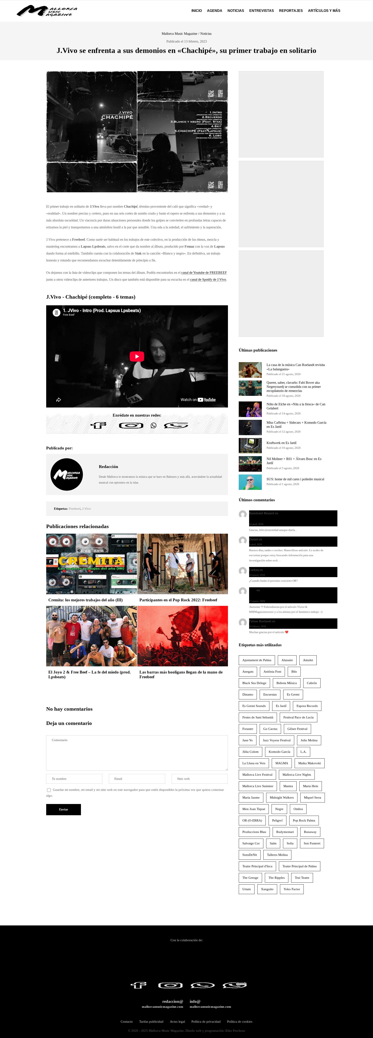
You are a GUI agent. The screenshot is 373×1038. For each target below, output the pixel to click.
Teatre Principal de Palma (300, 866)
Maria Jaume (251, 797)
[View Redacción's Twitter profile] (91, 474)
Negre (279, 809)
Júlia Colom (250, 751)
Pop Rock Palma (304, 820)
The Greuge (250, 877)
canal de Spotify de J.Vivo (208, 279)
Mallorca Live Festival (257, 774)
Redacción (108, 466)
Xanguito (267, 889)
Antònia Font (272, 671)
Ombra (298, 809)
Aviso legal (177, 1021)
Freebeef (75, 508)
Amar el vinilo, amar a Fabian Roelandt (302, 621)
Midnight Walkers (282, 797)
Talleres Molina (277, 855)
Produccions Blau (254, 832)
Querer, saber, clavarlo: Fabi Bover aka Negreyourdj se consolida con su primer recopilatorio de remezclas (294, 387)
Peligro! (277, 820)
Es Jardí (281, 706)
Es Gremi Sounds (254, 706)
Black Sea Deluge (254, 683)
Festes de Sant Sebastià (257, 717)
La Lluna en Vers (253, 763)
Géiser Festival (297, 729)
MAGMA (281, 763)
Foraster (247, 729)
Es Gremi (293, 694)
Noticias (206, 33)
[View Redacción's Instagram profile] (91, 484)
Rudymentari (285, 832)
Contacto (127, 1021)
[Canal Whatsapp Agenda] (176, 428)
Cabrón (312, 683)
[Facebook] (98, 428)
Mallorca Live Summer (257, 786)
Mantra (288, 786)
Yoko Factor (292, 889)
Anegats (247, 671)
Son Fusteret (312, 843)
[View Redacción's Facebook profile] (91, 464)
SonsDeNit (249, 855)
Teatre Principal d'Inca (257, 866)
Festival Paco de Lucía (298, 717)
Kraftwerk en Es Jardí (281, 443)
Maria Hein (310, 786)
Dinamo (247, 694)
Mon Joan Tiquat (253, 809)
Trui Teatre (302, 877)
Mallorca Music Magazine (179, 33)
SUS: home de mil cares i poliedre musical (295, 479)
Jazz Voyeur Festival (277, 740)
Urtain (246, 889)
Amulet (308, 660)
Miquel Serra (312, 797)
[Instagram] (131, 428)
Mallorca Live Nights (297, 774)
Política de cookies (239, 1021)
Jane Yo (247, 740)
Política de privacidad (206, 1021)
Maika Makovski (309, 763)
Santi (252, 590)
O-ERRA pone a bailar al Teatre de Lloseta (292, 570)
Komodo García (279, 751)
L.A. (303, 751)
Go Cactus (270, 729)
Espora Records (307, 706)
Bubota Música (287, 683)
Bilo (294, 671)
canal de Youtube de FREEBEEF (204, 272)
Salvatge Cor (251, 843)
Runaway (310, 832)
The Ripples (277, 877)
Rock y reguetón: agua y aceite (284, 539)
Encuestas (270, 694)
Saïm (273, 843)
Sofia (290, 843)
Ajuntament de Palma (256, 660)
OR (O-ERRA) (252, 820)
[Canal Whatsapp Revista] (153, 428)
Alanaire (287, 660)
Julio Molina (309, 740)
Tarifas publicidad (151, 1021)
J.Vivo (86, 508)
